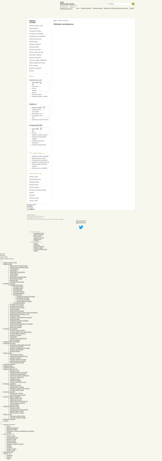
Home (77, 8)
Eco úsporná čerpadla (23, 299)
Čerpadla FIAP (17, 295)
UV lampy (36, 240)
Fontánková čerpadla (23, 298)
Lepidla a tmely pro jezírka (18, 361)
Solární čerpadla (15, 316)
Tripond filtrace (14, 269)
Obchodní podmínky (86, 8)
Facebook (10, 455)
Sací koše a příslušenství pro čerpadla (21, 324)
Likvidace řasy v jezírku (17, 387)
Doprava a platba (97, 8)
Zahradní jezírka (34, 182)
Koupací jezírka (33, 185)
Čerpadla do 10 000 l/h (17, 304)
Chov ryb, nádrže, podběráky (38, 60)
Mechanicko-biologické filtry (18, 277)
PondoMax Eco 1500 (35, 80)
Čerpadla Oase (17, 290)
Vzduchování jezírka (35, 39)
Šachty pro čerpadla (16, 325)
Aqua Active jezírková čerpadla (26, 296)
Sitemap (36, 250)
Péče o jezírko (33, 65)
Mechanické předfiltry (16, 278)
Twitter (8, 458)
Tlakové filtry (13, 275)
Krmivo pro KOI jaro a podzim (18, 372)
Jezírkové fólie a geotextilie (37, 36)
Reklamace (37, 245)
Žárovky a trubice (15, 340)
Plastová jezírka (34, 47)
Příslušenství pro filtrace (17, 282)
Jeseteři (31, 192)
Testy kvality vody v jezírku (18, 395)
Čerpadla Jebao (18, 288)
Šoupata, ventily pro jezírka (18, 359)
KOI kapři (32, 195)
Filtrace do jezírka (38, 234)
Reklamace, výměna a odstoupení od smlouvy (116, 8)
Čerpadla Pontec (18, 287)
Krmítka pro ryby (15, 379)
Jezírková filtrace (34, 187)
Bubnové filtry (14, 280)
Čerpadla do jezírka (35, 31)
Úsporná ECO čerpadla (17, 311)
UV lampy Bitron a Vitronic (18, 333)
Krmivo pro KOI (14, 371)
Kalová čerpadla (15, 319)
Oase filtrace (13, 270)
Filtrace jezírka (33, 28)
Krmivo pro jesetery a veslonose (19, 375)
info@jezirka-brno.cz (66, 9)
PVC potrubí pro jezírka (17, 362)
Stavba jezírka (33, 41)
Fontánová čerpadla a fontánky (19, 320)
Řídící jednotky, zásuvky (17, 413)
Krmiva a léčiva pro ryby (36, 52)
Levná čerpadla (14, 309)
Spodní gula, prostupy (16, 354)
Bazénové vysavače (35, 68)
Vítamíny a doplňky (15, 380)
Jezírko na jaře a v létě (36, 26)
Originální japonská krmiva (18, 374)
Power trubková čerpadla (24, 301)
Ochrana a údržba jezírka (17, 416)
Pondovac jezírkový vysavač (37, 190)
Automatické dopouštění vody (19, 356)
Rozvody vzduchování (16, 350)
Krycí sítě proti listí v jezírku (18, 417)
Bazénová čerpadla (16, 327)
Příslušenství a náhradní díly (18, 338)
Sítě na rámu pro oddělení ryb (19, 401)
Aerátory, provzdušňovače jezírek (20, 348)
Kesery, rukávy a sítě (16, 398)
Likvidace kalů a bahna (17, 390)
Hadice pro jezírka (15, 358)
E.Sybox (31, 71)
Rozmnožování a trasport (17, 403)
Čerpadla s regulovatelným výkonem (21, 317)
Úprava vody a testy (35, 57)
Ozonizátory (13, 337)
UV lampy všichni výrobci (17, 330)
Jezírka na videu (34, 198)
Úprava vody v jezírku (16, 393)
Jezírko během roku (35, 179)
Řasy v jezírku (37, 236)
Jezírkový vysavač (39, 237)
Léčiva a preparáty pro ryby (18, 382)
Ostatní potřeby (14, 405)
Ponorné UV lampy (15, 335)
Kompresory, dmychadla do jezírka (20, 345)
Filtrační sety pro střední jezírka (19, 267)
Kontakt (132, 8)
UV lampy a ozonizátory (36, 33)
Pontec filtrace (14, 274)
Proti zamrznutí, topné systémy (19, 409)
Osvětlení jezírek (15, 408)
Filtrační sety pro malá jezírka (18, 266)
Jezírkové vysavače (35, 49)
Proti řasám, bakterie (35, 55)
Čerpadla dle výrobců (16, 285)
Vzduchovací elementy (16, 346)
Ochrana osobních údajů (40, 249)
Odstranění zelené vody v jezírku (19, 388)
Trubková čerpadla (15, 322)
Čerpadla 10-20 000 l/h (17, 306)
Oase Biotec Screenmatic (17, 272)
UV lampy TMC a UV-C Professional (20, 332)
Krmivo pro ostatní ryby (17, 377)
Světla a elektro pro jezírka (37, 63)
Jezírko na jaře (33, 177)
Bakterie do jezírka (15, 385)
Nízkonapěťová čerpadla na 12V (19, 314)
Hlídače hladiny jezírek (17, 411)
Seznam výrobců (8, 452)
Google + (9, 457)
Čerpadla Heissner (19, 293)
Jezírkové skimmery (35, 44)
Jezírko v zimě (33, 200)
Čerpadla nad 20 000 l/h (17, 308)
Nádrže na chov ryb (16, 400)
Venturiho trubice (15, 351)
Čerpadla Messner (18, 291)
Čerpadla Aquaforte (19, 303)
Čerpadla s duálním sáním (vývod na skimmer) (24, 312)
